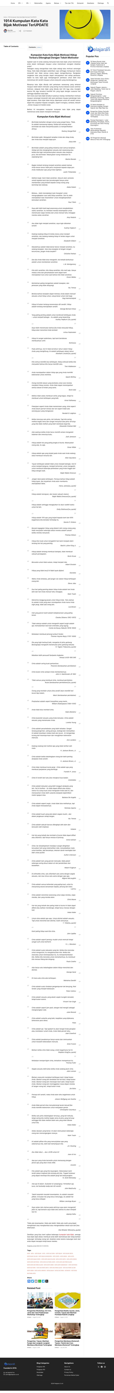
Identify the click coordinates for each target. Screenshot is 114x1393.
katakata (67, 1270)
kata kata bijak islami (48, 1259)
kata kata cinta (61, 1259)
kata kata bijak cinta (33, 1259)
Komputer (80, 3)
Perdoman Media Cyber (71, 1375)
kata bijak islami (32, 1256)
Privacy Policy (68, 1372)
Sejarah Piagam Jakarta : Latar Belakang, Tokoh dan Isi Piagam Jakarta (100, 89)
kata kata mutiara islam (64, 1262)
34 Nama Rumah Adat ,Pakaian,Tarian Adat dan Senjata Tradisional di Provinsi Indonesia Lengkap (99, 64)
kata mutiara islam (56, 1267)
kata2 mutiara (59, 1270)
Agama (48, 3)
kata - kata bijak (36, 1253)
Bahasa (56, 3)
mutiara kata (31, 1273)
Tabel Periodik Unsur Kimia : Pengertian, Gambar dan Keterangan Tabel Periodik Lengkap (99, 81)
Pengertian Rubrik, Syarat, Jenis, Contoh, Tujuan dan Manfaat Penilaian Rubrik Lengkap (67, 1313)
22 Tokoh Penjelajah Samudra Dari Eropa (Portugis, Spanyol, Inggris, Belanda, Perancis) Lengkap (100, 72)
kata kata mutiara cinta (47, 1262)
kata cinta (56, 1256)
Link (24, 31)
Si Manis (29, 1317)
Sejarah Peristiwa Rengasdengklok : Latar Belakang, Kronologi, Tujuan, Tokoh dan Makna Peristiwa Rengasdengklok (99, 97)
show (39, 47)
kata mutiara (31, 1267)
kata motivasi (72, 1265)
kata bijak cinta (68, 1253)
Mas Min (10, 30)
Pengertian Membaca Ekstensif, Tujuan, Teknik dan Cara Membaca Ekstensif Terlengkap (67, 1343)
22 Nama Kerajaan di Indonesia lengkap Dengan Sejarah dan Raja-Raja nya (99, 106)
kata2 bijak (50, 1270)
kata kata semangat (61, 1265)
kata (28, 1253)
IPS (19, 3)
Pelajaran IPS (41, 1369)
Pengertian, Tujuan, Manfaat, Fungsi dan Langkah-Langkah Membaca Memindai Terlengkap (39, 1343)
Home (13, 3)
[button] (107, 3)
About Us (67, 1367)
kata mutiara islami (69, 1267)
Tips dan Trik (69, 3)
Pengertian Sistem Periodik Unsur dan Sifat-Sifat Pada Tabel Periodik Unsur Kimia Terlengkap (99, 114)
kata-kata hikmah (40, 1270)
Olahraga (101, 3)
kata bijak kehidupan (45, 1256)
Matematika (38, 3)
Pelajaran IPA (41, 1367)
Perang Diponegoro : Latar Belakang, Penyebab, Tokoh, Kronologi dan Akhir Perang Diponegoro (99, 122)
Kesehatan (90, 3)
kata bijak (59, 1253)
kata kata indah (72, 1259)
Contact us (67, 1369)
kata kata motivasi (33, 1262)
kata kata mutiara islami (35, 1265)
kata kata (71, 1256)
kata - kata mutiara (48, 1253)
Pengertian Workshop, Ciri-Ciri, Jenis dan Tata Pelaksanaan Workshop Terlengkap (39, 1313)
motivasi (74, 1270)
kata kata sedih (49, 1265)
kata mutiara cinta (43, 1267)
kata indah (63, 1256)
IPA (27, 3)
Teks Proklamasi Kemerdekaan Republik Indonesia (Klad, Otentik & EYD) (99, 131)
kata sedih (30, 1270)
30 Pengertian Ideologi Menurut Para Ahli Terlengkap (100, 138)
